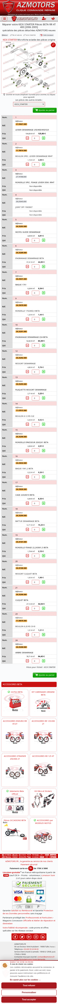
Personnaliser (29, 992)
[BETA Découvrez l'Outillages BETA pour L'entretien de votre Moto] (15, 702)
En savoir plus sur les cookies (25, 980)
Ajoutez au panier (46, 110)
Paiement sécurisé (29, 864)
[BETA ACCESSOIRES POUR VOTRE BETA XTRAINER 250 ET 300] (15, 772)
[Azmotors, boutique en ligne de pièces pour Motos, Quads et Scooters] (29, 6)
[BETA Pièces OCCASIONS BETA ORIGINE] (15, 831)
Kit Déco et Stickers (43, 791)
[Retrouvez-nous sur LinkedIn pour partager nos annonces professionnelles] (42, 936)
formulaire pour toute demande (32, 959)
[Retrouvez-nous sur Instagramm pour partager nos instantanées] (35, 936)
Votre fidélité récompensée (15, 927)
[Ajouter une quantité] (43, 138)
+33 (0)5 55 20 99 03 (30, 949)
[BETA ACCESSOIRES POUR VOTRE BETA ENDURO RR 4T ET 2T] (15, 737)
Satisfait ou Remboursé (21, 910)
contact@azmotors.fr (46, 957)
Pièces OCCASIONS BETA (15, 820)
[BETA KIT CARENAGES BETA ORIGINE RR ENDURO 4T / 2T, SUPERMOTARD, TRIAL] (43, 705)
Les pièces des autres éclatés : (29, 100)
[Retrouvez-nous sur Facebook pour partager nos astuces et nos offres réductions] (15, 936)
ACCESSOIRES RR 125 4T (43, 756)
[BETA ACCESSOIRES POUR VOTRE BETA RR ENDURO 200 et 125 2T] (43, 737)
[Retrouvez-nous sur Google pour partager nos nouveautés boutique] (29, 936)
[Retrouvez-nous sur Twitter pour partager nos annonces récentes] (22, 936)
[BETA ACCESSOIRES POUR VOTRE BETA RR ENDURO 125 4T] (43, 769)
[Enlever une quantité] (27, 138)
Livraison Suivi (48, 875)
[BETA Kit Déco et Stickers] (43, 800)
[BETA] (43, 836)
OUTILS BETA (16, 692)
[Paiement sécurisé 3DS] (29, 895)
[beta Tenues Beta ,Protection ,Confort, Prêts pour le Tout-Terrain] (15, 804)
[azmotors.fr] (24, 19)
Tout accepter (29, 999)
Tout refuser (29, 985)
